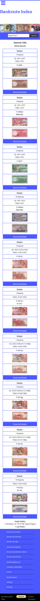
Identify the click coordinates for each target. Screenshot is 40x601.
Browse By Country (13, 532)
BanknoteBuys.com (13, 562)
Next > (22, 526)
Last (18, 526)
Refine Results (20, 46)
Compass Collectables (14, 567)
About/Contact (12, 577)
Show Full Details (20, 92)
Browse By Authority (14, 537)
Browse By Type (12, 542)
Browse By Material (13, 547)
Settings (9, 582)
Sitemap (9, 587)
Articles (9, 572)
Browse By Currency (14, 557)
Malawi (19, 51)
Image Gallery (20, 521)
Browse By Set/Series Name (16, 552)
